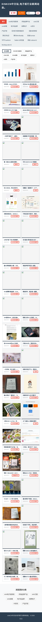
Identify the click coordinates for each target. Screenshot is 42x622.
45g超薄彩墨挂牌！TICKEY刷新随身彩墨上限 (17, 291)
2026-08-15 (25, 268)
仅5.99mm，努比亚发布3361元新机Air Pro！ (17, 188)
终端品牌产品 (26, 22)
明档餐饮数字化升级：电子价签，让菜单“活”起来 (18, 447)
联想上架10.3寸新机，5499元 (31, 317)
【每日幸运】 (6, 36)
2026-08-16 (6, 164)
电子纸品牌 (14, 26)
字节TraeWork (6, 40)
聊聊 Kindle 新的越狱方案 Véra (32, 551)
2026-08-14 (25, 423)
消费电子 (24, 26)
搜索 (38, 13)
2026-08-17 (25, 112)
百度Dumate (31, 36)
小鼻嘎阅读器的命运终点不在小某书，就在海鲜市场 (18, 525)
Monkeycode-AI (7, 45)
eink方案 (36, 22)
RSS (22, 13)
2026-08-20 (6, 86)
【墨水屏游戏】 (33, 31)
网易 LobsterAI (32, 40)
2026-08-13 (6, 527)
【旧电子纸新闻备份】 (17, 31)
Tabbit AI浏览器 (19, 40)
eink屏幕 (4, 26)
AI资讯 (33, 26)
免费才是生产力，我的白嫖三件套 (32, 369)
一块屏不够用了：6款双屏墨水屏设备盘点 (15, 136)
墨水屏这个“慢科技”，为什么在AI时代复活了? (17, 395)
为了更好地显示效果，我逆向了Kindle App (16, 576)
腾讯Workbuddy (18, 36)
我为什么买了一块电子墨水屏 (12, 551)
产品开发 (4, 31)
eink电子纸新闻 (13, 22)
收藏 (14, 13)
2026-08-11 (25, 579)
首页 (3, 21)
